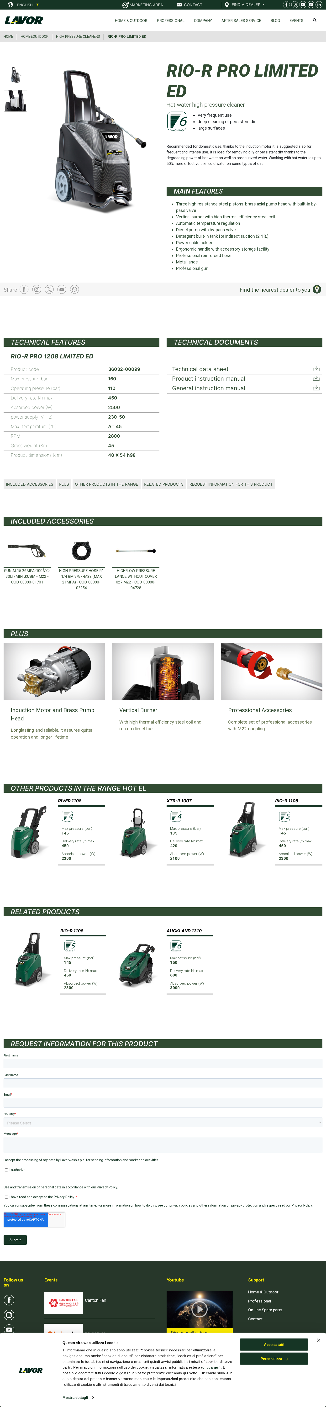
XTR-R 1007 (179, 800)
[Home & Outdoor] (302, 5)
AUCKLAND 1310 (184, 930)
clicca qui (210, 1367)
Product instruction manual (208, 378)
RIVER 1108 (70, 800)
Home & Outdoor (131, 20)
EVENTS (296, 20)
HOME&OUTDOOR (34, 36)
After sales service (241, 20)
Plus (64, 484)
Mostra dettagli (75, 1398)
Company (203, 20)
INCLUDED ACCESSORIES (29, 484)
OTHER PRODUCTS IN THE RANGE (106, 484)
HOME (8, 36)
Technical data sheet (200, 369)
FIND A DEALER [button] (247, 4)
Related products (164, 484)
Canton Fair (95, 1300)
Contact (255, 1319)
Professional (170, 20)
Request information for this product (231, 484)
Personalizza (271, 1359)
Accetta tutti (274, 1345)
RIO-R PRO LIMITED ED (127, 36)
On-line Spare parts (265, 1309)
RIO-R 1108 (286, 800)
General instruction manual (208, 388)
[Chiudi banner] (318, 1340)
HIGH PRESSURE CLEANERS (78, 36)
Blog (275, 20)
